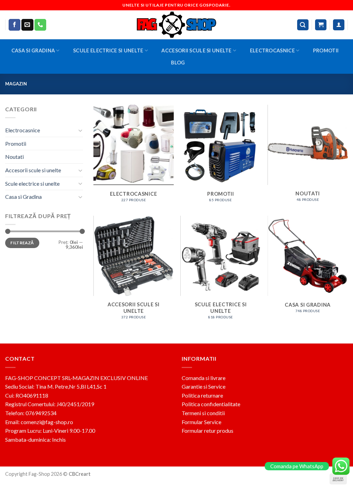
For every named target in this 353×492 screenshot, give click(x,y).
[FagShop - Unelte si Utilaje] (176, 24)
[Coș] (320, 25)
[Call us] (40, 25)
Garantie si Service (203, 386)
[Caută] (303, 25)
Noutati (14, 156)
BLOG (178, 62)
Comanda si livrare (203, 378)
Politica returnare (202, 395)
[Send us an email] (27, 25)
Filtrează (22, 242)
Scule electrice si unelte (108, 50)
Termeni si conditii (203, 413)
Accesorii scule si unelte (196, 50)
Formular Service (201, 422)
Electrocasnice (272, 50)
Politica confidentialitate (211, 404)
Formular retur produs (207, 430)
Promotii (326, 50)
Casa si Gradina (33, 50)
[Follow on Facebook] (14, 25)
